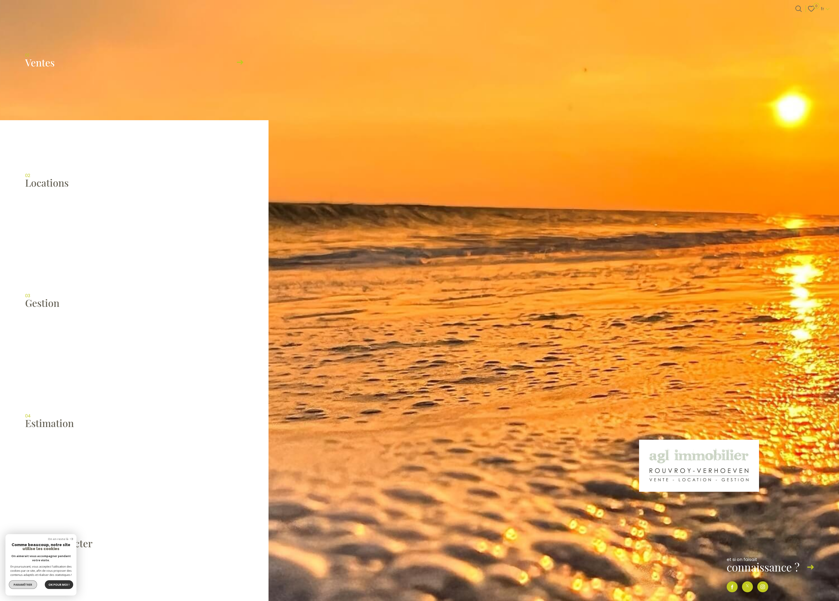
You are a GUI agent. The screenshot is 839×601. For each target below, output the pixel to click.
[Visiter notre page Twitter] (747, 586)
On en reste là (58, 539)
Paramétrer (23, 585)
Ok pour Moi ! (59, 585)
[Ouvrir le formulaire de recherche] (798, 8)
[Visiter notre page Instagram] (762, 586)
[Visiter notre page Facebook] (732, 586)
